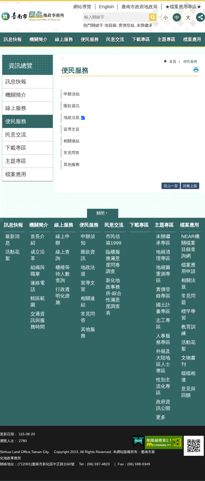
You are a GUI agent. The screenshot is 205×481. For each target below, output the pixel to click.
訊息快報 (13, 39)
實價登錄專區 (163, 292)
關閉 (100, 213)
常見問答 (72, 153)
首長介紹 (37, 239)
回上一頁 (171, 186)
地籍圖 (110, 25)
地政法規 (72, 117)
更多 (161, 417)
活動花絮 (12, 255)
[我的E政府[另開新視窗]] (138, 441)
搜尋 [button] (152, 17)
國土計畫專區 (163, 308)
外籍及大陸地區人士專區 (163, 361)
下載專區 (141, 39)
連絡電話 (37, 286)
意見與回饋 (188, 392)
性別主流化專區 (163, 386)
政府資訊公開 (163, 405)
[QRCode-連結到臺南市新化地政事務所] (194, 446)
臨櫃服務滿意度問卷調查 (113, 261)
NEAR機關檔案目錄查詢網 (190, 246)
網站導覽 (82, 6)
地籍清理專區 (163, 255)
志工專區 (163, 323)
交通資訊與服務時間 (37, 320)
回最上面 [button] (190, 186)
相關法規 (188, 283)
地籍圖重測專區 (163, 274)
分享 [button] (200, 17)
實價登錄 (126, 25)
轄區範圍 (37, 301)
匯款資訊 (72, 106)
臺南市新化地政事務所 (32, 15)
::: (1, 57)
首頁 (172, 61)
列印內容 (196, 69)
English (106, 6)
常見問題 (188, 299)
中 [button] (176, 17)
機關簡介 (39, 39)
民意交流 (115, 39)
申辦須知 (72, 94)
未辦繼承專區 (163, 239)
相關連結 (72, 141)
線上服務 (64, 39)
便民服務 (90, 39)
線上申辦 (63, 239)
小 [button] (165, 17)
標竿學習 (188, 314)
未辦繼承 (144, 25)
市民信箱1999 (114, 239)
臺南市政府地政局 (140, 6)
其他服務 (72, 164)
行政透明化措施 (63, 296)
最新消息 (12, 239)
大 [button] (188, 17)
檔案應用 (15, 174)
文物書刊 (188, 361)
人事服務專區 (163, 339)
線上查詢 (63, 255)
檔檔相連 (188, 376)
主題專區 (167, 39)
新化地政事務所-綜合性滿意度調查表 (114, 296)
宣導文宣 (72, 129)
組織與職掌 (37, 270)
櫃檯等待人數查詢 (63, 274)
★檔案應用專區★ (183, 6)
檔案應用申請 (188, 268)
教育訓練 (188, 330)
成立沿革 (37, 255)
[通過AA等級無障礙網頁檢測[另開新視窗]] (163, 442)
